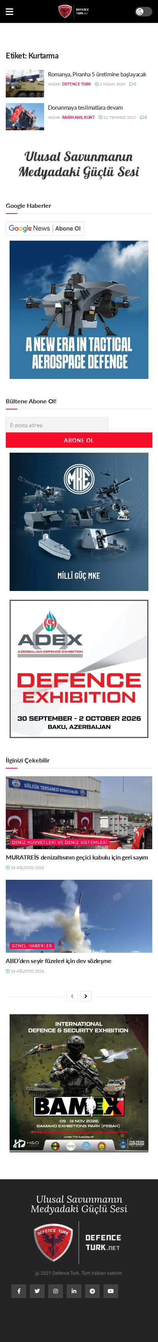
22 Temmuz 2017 (119, 117)
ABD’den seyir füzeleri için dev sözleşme (58, 960)
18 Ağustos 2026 (27, 867)
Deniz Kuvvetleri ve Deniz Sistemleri (59, 842)
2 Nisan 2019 (112, 84)
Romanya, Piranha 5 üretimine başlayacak (97, 74)
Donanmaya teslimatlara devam (85, 107)
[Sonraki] (86, 996)
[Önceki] (72, 996)
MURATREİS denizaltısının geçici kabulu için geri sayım (77, 857)
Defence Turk (76, 84)
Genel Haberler (32, 946)
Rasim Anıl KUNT (78, 117)
